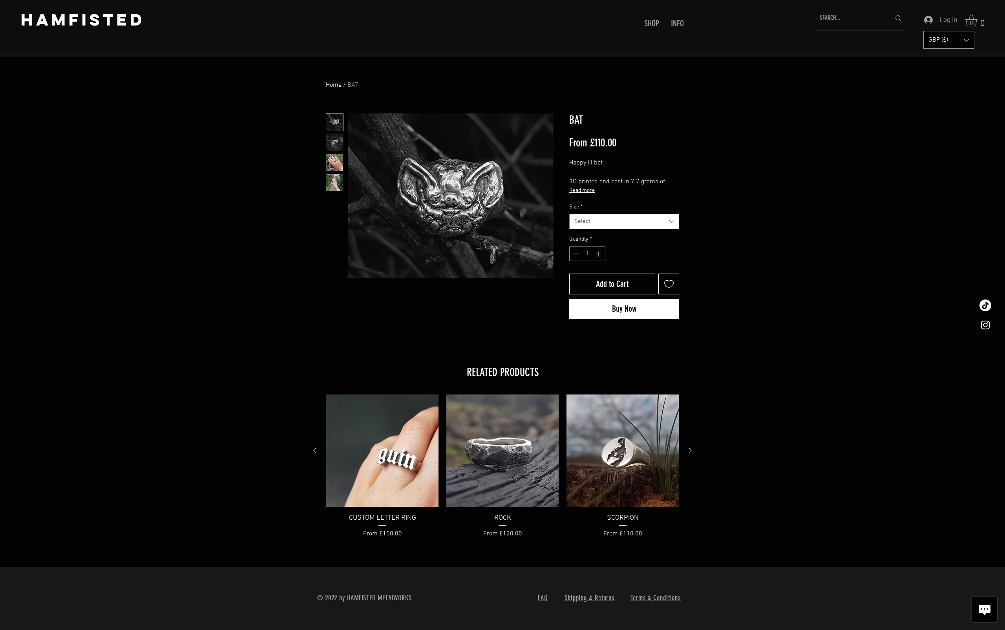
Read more (582, 190)
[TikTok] (985, 305)
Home (334, 85)
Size (576, 207)
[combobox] (624, 221)
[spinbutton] (587, 254)
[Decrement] (575, 254)
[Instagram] (985, 325)
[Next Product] (690, 450)
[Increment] (599, 254)
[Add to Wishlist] (668, 284)
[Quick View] (382, 450)
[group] (502, 471)
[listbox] (948, 40)
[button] (651, 23)
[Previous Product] (315, 450)
